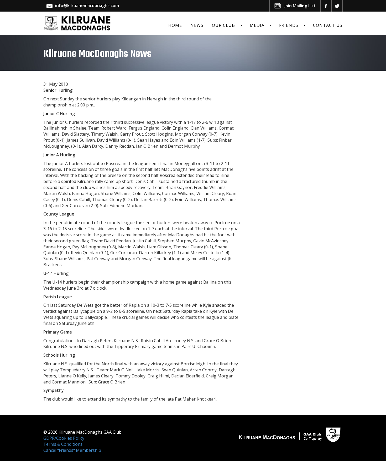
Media (257, 25)
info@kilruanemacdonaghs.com (87, 5)
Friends (288, 25)
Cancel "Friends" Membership (72, 450)
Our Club (223, 25)
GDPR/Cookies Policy (63, 438)
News (197, 25)
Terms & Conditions (62, 444)
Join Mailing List (300, 6)
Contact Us (327, 25)
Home (175, 25)
